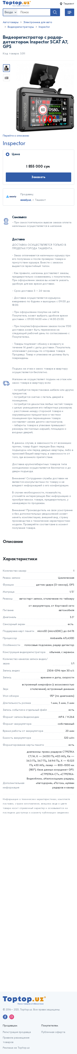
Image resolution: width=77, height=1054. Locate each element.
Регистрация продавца (17, 1032)
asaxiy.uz (25, 200)
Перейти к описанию (16, 135)
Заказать (39, 177)
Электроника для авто (37, 22)
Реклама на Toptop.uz (16, 1047)
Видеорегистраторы (21, 26)
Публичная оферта (53, 1032)
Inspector (44, 26)
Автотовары (11, 22)
